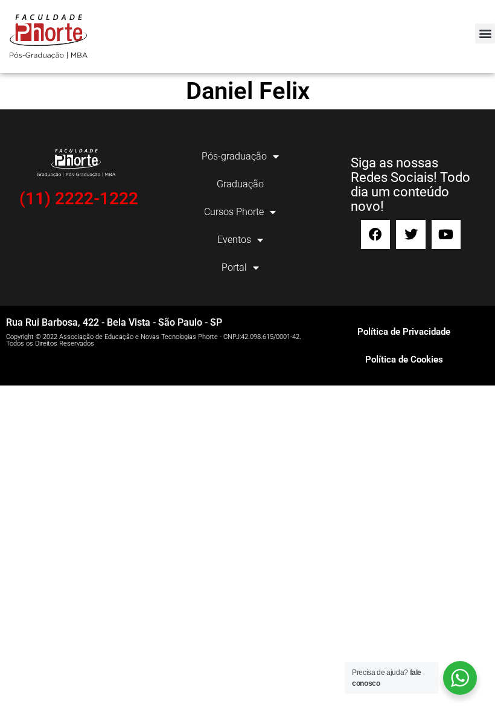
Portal (234, 267)
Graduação (240, 184)
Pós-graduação (234, 156)
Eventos (234, 239)
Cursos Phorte (234, 212)
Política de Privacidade (403, 331)
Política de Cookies (404, 359)
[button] (485, 34)
